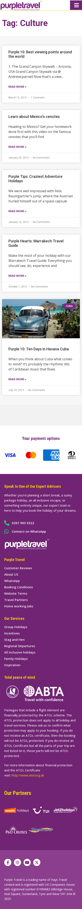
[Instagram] (17, 862)
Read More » (17, 86)
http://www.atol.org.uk (28, 775)
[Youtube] (27, 862)
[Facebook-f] (7, 862)
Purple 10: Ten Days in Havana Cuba (38, 349)
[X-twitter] (36, 862)
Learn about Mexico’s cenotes (34, 116)
